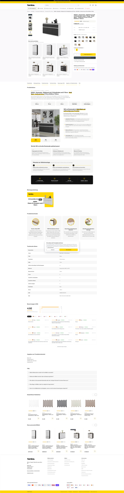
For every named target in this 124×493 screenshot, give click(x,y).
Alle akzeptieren (68, 249)
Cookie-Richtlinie (51, 247)
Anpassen (52, 249)
